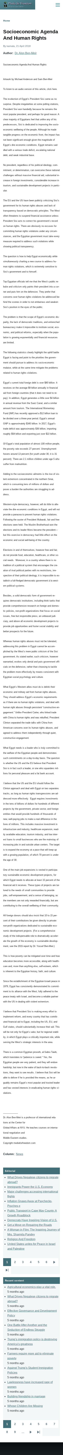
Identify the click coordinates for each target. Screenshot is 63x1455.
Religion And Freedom (21, 1239)
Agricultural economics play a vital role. (31, 1286)
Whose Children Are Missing (25, 1405)
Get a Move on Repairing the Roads (29, 1224)
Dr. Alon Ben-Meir (26, 53)
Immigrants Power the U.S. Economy (30, 1186)
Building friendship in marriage (26, 1396)
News (19, 1154)
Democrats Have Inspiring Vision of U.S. (32, 1220)
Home (6, 20)
